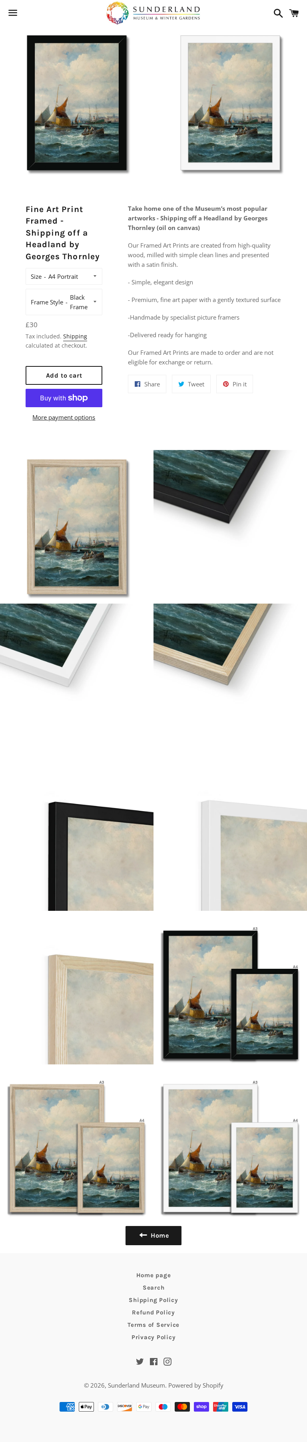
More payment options (63, 417)
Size (36, 276)
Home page (153, 1275)
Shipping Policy (153, 1300)
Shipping (75, 336)
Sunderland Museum (136, 1385)
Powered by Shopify (195, 1385)
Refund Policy (153, 1312)
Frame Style (47, 302)
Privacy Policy (154, 1337)
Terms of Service (153, 1324)
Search (154, 1287)
